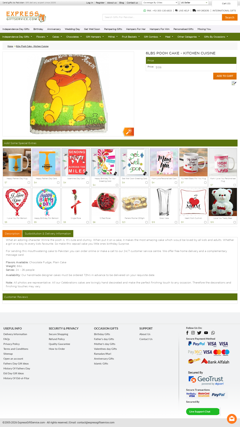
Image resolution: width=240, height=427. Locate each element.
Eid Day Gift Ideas (13, 373)
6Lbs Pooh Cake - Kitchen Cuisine (32, 46)
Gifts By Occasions (214, 36)
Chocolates (72, 36)
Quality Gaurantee (59, 343)
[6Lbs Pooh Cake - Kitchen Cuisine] (128, 132)
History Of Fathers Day (16, 368)
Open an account (13, 358)
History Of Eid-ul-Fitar (16, 378)
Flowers (40, 36)
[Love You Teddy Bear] (223, 201)
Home (10, 46)
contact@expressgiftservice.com (95, 422)
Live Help (184, 10)
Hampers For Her (136, 29)
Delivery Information (15, 334)
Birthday (38, 29)
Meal (167, 36)
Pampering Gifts (113, 29)
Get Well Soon (92, 29)
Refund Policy (57, 338)
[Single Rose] (76, 201)
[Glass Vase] (164, 201)
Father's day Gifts (104, 338)
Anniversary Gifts (104, 358)
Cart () (226, 3)
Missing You (204, 29)
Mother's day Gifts (104, 343)
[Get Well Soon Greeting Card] (134, 162)
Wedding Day (72, 29)
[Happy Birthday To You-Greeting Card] (105, 162)
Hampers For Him (159, 29)
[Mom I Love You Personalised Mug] (223, 162)
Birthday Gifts (102, 334)
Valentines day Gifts (105, 348)
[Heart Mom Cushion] (193, 201)
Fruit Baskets (129, 36)
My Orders (203, 10)
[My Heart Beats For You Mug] (193, 162)
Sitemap (8, 353)
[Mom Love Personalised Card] (164, 162)
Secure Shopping (58, 334)
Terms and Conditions (15, 348)
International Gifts (224, 10)
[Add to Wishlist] (234, 83)
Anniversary (54, 29)
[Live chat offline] (232, 419)
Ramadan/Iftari (102, 353)
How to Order (57, 348)
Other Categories (187, 36)
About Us (144, 334)
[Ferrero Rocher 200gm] (134, 201)
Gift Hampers (93, 36)
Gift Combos (151, 36)
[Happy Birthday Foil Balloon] (46, 201)
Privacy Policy (11, 343)
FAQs (6, 338)
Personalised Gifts (183, 29)
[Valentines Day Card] (76, 162)
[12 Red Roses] (105, 201)
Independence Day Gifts (15, 29)
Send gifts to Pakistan (13, 2)
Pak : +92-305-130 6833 (159, 10)
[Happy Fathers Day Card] (46, 162)
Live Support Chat (199, 411)
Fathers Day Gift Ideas (16, 363)
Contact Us (145, 338)
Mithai (111, 36)
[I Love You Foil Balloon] (17, 201)
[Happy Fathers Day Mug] (17, 162)
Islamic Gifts (101, 363)
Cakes (55, 36)
